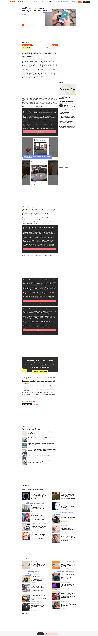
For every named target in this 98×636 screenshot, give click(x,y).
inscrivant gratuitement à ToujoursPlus (42, 377)
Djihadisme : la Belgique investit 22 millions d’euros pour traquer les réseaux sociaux (42, 438)
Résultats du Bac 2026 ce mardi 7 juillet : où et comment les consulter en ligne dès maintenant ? (68, 595)
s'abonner (87, 1)
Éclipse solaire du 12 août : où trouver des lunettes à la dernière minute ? (69, 106)
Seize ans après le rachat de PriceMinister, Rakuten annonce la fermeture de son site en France (38, 565)
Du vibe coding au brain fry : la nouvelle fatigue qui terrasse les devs (67, 117)
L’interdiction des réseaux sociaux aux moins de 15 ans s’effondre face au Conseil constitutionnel (38, 536)
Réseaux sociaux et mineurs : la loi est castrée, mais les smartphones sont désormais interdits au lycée (38, 517)
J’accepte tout (40, 131)
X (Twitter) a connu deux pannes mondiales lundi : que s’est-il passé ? (38, 392)
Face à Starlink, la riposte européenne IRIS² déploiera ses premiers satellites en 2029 (68, 529)
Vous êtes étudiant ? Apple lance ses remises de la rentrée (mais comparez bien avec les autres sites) (68, 496)
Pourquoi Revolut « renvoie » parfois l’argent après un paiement (66, 122)
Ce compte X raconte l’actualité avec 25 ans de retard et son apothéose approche (38, 507)
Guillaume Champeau (29, 25)
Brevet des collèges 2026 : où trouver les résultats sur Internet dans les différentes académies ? (68, 605)
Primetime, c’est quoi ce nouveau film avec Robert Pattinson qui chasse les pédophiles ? (68, 538)
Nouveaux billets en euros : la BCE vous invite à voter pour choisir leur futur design (67, 127)
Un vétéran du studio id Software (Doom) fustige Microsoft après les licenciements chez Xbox (38, 607)
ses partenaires (26, 125)
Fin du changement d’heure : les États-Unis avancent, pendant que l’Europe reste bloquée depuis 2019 (37, 588)
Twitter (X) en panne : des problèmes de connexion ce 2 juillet (37, 398)
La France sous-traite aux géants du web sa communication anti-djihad (40, 461)
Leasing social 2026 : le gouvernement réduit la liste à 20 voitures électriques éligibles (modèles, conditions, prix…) (67, 576)
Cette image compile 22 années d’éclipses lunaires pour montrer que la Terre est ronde (38, 496)
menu (23, 1)
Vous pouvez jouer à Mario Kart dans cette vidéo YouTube (68, 585)
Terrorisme (37, 406)
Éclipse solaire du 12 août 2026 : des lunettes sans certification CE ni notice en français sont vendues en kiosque (37, 578)
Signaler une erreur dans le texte (29, 401)
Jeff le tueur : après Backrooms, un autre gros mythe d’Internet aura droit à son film (68, 505)
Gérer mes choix (40, 133)
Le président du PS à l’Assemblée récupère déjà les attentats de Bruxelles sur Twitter (42, 450)
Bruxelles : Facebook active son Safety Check (40, 455)
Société (74, 5)
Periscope (31, 406)
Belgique (24, 406)
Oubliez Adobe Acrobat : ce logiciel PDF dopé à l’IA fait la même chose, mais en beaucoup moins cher (38, 526)
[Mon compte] (79, 2)
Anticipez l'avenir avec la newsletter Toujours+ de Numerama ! (41, 432)
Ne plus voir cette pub (26, 42)
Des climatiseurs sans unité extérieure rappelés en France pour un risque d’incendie (68, 565)
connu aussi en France (45, 210)
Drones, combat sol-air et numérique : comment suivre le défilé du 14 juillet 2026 (38, 597)
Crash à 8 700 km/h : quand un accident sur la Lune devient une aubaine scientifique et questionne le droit (67, 111)
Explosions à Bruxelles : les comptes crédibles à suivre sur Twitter (41, 444)
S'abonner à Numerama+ (39, 371)
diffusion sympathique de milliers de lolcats (31, 213)
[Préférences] (81, 2)
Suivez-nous (54, 45)
